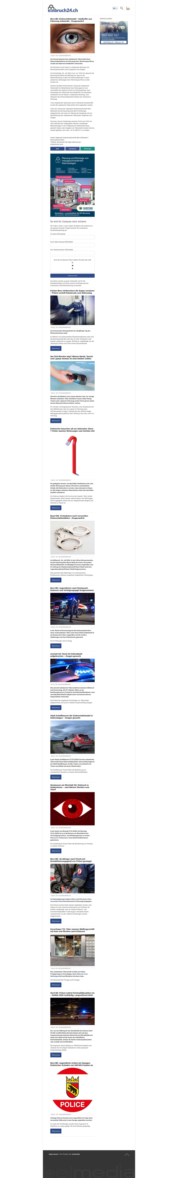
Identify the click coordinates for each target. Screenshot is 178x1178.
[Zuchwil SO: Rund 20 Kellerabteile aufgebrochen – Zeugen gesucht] (72, 670)
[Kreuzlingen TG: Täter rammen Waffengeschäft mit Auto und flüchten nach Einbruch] (72, 950)
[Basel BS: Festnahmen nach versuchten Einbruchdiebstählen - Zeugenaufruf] (72, 537)
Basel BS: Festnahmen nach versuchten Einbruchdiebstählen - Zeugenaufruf (69, 517)
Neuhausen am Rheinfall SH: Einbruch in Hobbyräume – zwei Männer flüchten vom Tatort (69, 787)
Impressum (53, 1154)
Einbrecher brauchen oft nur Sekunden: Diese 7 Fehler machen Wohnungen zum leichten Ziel (72, 430)
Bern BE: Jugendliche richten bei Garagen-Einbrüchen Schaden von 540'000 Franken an (71, 1064)
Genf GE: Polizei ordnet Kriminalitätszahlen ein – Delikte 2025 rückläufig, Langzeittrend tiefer (72, 994)
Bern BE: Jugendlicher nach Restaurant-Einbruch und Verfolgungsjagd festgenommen (72, 589)
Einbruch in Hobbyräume (59, 838)
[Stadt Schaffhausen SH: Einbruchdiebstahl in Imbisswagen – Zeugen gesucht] (72, 737)
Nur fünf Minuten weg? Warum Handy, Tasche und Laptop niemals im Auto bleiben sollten (71, 357)
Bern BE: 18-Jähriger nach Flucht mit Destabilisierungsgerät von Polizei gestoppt (71, 860)
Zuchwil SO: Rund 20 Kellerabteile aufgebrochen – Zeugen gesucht (66, 655)
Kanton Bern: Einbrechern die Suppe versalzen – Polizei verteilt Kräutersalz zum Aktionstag (72, 292)
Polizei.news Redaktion (64, 55)
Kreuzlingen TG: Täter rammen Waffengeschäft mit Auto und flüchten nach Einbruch (72, 930)
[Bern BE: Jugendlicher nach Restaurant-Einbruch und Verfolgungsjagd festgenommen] (72, 609)
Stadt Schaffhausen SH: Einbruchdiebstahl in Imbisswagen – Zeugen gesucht (71, 717)
